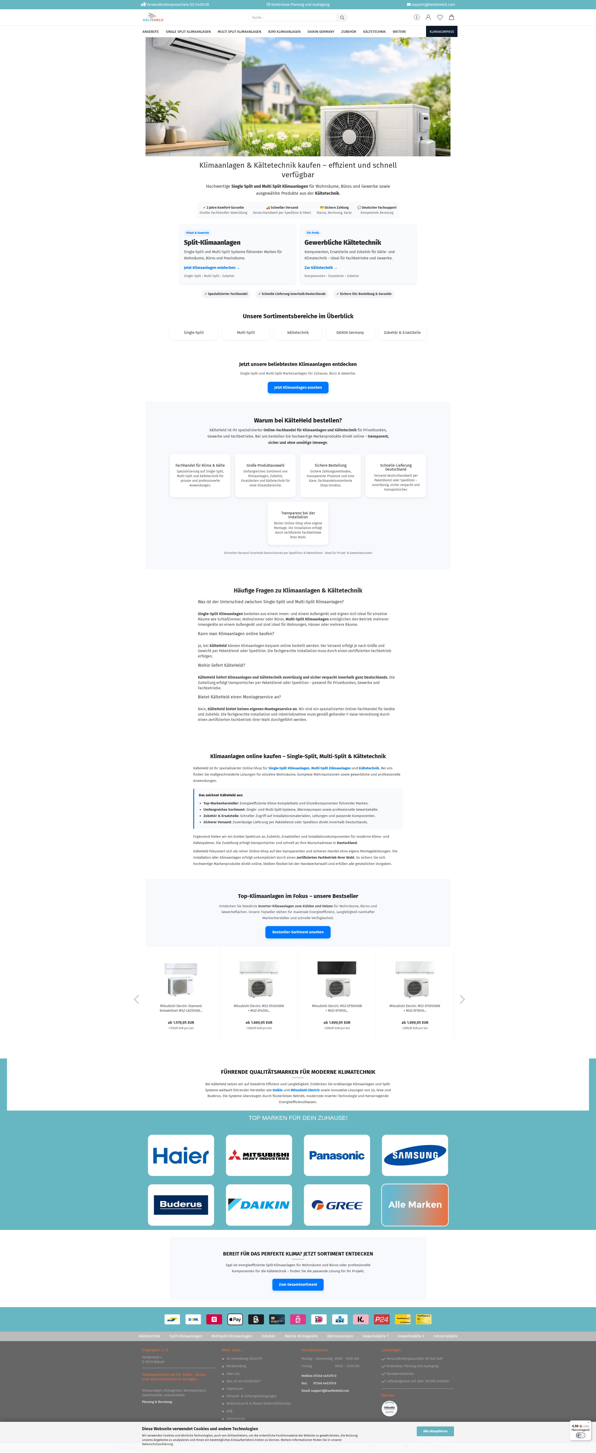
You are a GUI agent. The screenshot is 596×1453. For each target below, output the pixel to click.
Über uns (233, 1374)
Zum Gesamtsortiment (298, 1284)
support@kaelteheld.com (330, 1391)
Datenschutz (236, 1419)
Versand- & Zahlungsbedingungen (252, 1396)
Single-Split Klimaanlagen (288, 768)
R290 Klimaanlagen (284, 32)
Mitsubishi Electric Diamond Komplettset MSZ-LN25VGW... (181, 1008)
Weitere (399, 32)
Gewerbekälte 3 (411, 1336)
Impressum (235, 1389)
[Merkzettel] (440, 17)
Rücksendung (236, 1366)
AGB (229, 1411)
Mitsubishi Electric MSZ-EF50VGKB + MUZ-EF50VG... (337, 1008)
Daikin (278, 1090)
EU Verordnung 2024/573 (244, 1359)
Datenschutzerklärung (157, 1444)
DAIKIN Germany (321, 32)
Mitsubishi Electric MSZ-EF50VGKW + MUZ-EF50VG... (414, 1008)
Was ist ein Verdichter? (244, 1381)
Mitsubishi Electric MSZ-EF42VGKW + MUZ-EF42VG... (259, 1008)
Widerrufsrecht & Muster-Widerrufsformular (259, 1404)
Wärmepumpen (340, 1336)
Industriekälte (445, 1336)
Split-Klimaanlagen (185, 1336)
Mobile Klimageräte (301, 1336)
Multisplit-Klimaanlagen (231, 1336)
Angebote (150, 32)
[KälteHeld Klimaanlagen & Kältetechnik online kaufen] (153, 17)
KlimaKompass (442, 32)
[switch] (580, 1435)
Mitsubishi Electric (305, 1090)
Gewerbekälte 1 (375, 1336)
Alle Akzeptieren (435, 1431)
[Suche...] (342, 17)
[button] (428, 17)
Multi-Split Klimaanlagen (331, 768)
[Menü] (588, 1423)
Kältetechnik (374, 32)
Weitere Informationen (435, 1441)
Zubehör (348, 32)
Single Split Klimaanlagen (188, 32)
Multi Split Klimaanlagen (239, 32)
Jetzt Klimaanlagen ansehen (298, 387)
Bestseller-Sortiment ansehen (298, 932)
